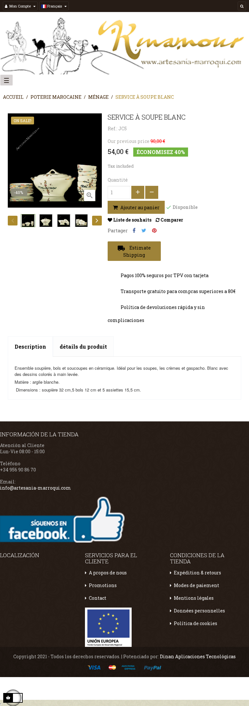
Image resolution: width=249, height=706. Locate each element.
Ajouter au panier (139, 207)
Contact (97, 598)
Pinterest (154, 230)
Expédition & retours (197, 573)
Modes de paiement (196, 585)
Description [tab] (30, 346)
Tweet (143, 230)
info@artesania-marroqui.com (35, 488)
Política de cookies (195, 623)
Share (134, 230)
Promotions (103, 585)
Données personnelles (199, 611)
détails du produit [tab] (83, 346)
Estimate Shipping (134, 251)
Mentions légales (194, 598)
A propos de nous (108, 573)
